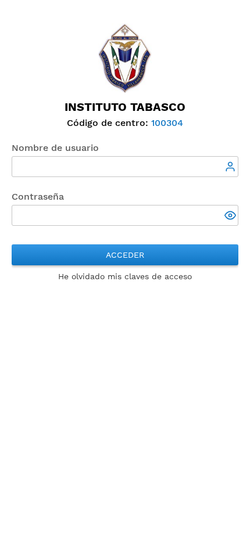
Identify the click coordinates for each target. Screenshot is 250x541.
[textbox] (125, 166)
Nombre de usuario (55, 147)
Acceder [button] (125, 254)
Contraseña (38, 196)
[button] (231, 216)
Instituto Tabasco (125, 107)
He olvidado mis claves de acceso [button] (125, 276)
